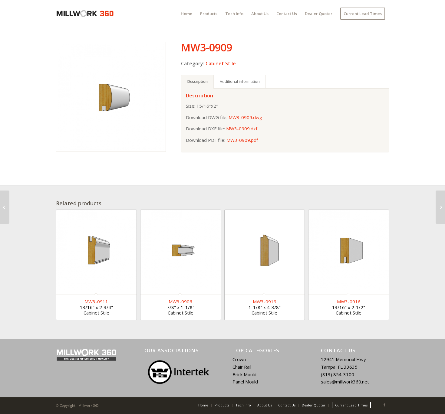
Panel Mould (245, 382)
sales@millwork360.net (345, 382)
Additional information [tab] (240, 81)
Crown (239, 359)
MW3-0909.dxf (241, 129)
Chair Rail (241, 367)
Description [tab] (197, 81)
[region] (178, 372)
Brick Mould (244, 374)
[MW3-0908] (4, 207)
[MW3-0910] (440, 207)
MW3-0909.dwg (245, 117)
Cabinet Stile (221, 63)
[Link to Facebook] (384, 404)
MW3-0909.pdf (242, 140)
